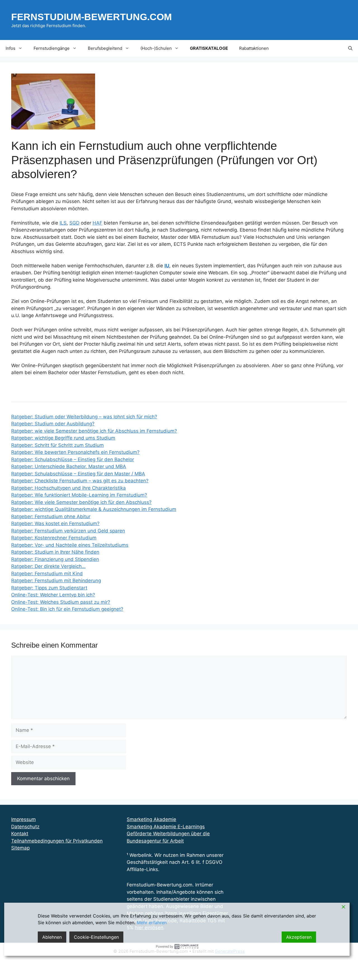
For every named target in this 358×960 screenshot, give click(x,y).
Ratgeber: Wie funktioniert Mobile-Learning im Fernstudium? (79, 495)
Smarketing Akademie (151, 819)
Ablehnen (52, 937)
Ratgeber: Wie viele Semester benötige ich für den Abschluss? (81, 502)
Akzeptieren (299, 937)
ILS (63, 223)
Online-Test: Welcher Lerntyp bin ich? (53, 595)
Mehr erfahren (152, 922)
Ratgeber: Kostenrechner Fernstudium (53, 538)
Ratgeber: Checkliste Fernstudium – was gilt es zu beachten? (80, 480)
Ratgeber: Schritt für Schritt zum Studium (57, 445)
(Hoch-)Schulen (156, 48)
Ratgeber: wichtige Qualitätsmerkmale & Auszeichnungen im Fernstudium (93, 509)
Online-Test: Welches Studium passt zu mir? (60, 602)
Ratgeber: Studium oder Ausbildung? (53, 423)
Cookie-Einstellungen (96, 937)
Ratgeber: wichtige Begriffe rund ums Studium (63, 438)
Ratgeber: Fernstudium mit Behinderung (56, 580)
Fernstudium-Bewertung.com (91, 16)
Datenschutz (25, 826)
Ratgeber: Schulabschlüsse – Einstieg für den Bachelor (72, 459)
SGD (74, 223)
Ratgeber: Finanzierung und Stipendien (55, 559)
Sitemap (20, 848)
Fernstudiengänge (52, 48)
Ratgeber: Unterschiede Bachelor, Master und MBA (68, 466)
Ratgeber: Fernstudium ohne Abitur (50, 516)
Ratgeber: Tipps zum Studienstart (49, 588)
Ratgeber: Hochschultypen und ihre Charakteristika (68, 488)
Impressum (23, 819)
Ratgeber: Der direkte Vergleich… (48, 566)
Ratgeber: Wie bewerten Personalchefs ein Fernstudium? (75, 452)
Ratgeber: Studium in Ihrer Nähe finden (55, 552)
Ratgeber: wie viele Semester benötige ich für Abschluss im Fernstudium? (94, 431)
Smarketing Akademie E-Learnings (166, 826)
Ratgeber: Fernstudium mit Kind (47, 573)
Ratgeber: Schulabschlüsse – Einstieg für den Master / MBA (78, 474)
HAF (97, 223)
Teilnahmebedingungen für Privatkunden (57, 841)
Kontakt (19, 833)
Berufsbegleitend (105, 48)
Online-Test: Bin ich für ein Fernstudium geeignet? (67, 609)
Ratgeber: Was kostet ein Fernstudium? (55, 523)
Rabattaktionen (254, 48)
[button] (350, 48)
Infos (10, 48)
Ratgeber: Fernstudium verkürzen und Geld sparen (68, 531)
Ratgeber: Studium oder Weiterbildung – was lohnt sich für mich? (84, 416)
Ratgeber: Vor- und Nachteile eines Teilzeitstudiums (69, 545)
